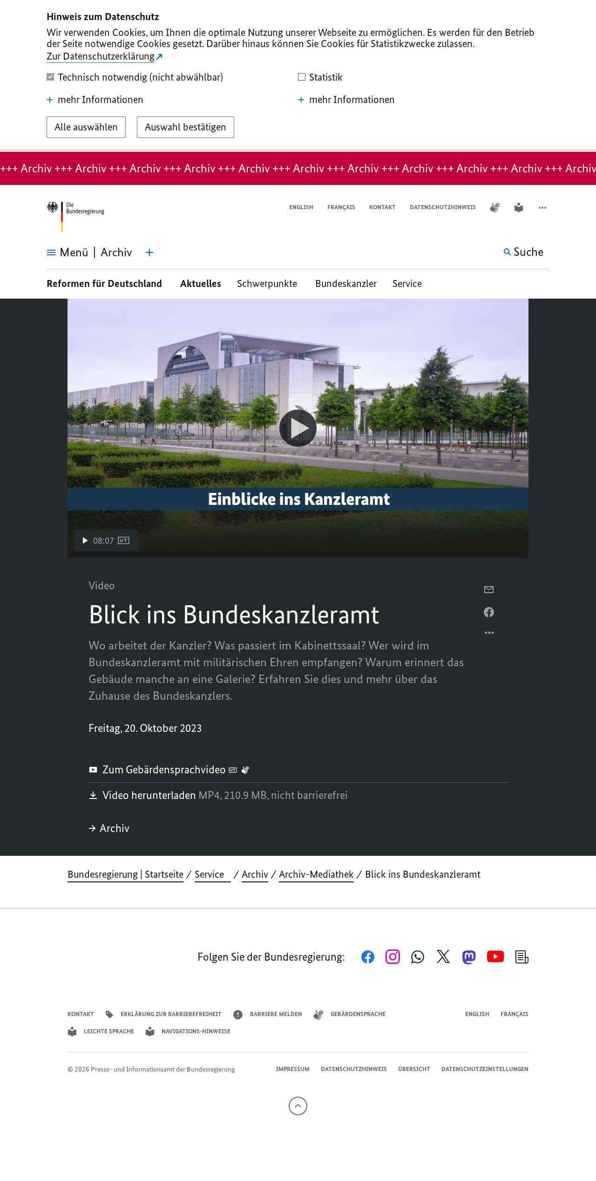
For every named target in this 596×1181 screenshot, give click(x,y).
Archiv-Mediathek (316, 874)
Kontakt (382, 207)
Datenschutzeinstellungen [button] (484, 1068)
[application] (298, 428)
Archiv (114, 828)
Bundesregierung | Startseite (125, 874)
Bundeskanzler (346, 283)
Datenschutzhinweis (443, 207)
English (301, 207)
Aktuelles (200, 283)
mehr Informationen (100, 99)
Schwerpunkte (268, 283)
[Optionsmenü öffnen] (489, 635)
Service (411, 283)
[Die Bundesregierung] (75, 217)
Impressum (293, 1068)
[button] (543, 207)
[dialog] (298, 76)
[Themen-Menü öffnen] (149, 252)
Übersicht (414, 1068)
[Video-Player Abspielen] (298, 428)
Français (341, 207)
